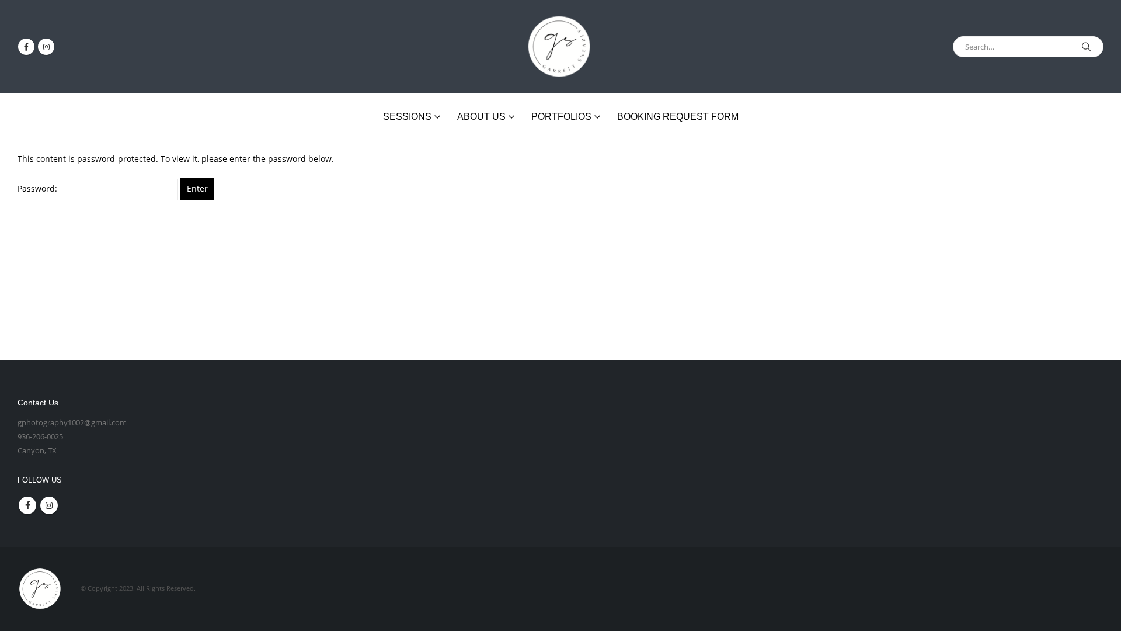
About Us (481, 117)
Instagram (49, 505)
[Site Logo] (560, 47)
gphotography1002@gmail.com (72, 423)
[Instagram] (46, 47)
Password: (39, 188)
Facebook (27, 505)
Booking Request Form (678, 117)
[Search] (1086, 47)
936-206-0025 (40, 437)
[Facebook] (26, 47)
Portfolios (561, 117)
